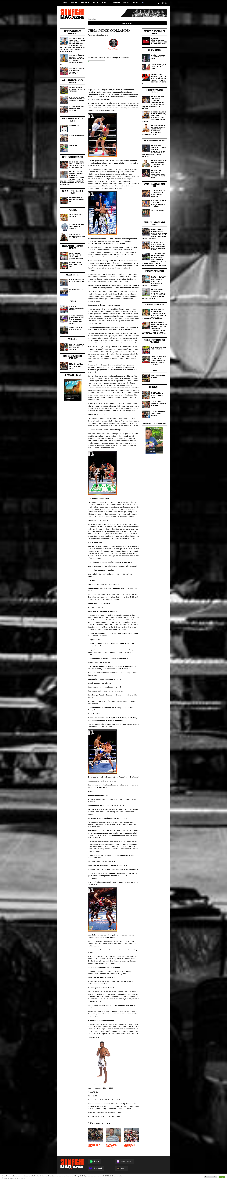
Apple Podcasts (126, 1161)
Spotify (96, 1161)
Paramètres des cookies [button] (210, 1177)
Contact (136, 3)
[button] (67, 393)
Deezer (123, 1168)
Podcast (126, 3)
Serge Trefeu (113, 49)
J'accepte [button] (222, 1177)
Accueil (64, 3)
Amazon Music (98, 1168)
